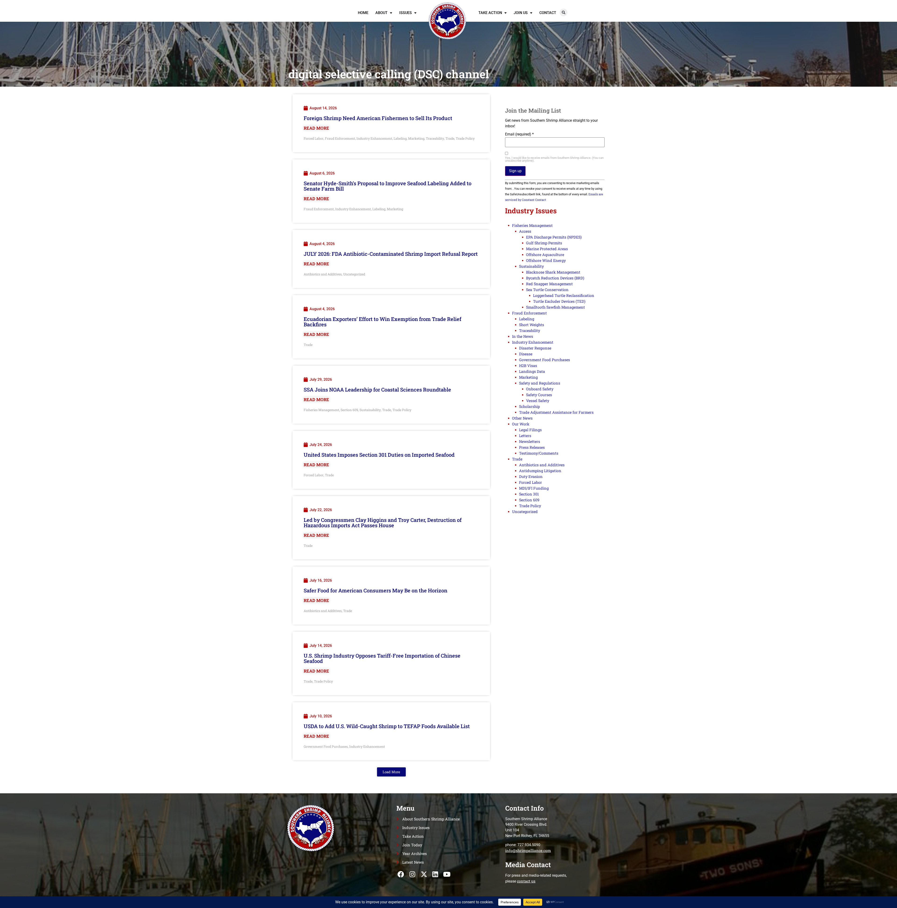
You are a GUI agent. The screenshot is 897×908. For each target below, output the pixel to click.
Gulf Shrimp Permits (544, 242)
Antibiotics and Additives (323, 274)
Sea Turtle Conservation (547, 289)
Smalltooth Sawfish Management (555, 307)
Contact (547, 13)
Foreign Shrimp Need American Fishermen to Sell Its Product (378, 118)
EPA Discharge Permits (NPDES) (554, 237)
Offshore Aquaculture (545, 254)
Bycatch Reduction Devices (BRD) (555, 277)
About (381, 13)
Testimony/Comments (538, 453)
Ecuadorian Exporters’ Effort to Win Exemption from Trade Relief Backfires (382, 322)
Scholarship (529, 406)
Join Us (521, 13)
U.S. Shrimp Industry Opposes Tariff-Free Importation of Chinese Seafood (382, 658)
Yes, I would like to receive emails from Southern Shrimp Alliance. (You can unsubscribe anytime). (554, 160)
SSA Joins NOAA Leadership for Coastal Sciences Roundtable (377, 389)
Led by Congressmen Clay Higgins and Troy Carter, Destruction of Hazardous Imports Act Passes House (383, 522)
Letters (525, 435)
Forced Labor (314, 138)
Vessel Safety (537, 400)
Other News (522, 418)
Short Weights (531, 324)
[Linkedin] (435, 874)
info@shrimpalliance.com (528, 850)
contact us (526, 881)
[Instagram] (412, 874)
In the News (522, 336)
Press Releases (532, 447)
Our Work (520, 423)
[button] (563, 12)
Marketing (416, 138)
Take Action (490, 13)
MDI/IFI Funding (534, 488)
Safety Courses (539, 394)
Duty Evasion (531, 476)
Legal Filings (530, 429)
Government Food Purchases (326, 746)
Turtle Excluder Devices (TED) (559, 301)
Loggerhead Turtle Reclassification (563, 295)
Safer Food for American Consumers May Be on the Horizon (375, 590)
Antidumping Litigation (540, 470)
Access (525, 231)
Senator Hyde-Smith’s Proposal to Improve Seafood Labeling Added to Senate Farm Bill (387, 186)
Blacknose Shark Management (553, 272)
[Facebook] (401, 874)
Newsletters (529, 441)
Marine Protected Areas (547, 248)
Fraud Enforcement (340, 138)
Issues (405, 13)
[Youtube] (446, 874)
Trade (449, 138)
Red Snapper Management (549, 283)
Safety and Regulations (539, 383)
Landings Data (532, 371)
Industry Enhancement (374, 138)
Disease (525, 353)
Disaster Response (535, 347)
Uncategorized (354, 274)
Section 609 (349, 410)
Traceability (435, 138)
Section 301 (529, 493)
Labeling (400, 138)
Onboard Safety (539, 388)
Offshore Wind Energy (546, 260)
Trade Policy (465, 138)
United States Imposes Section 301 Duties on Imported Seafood (379, 454)
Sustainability (370, 410)
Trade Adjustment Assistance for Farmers (556, 412)
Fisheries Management (321, 410)
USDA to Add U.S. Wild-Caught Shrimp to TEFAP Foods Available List (387, 726)
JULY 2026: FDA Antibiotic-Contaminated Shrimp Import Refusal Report (391, 253)
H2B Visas (528, 365)
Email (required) (519, 134)
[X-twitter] (423, 874)
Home (363, 13)
